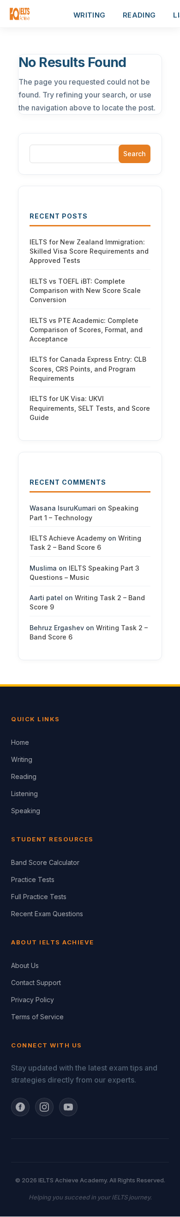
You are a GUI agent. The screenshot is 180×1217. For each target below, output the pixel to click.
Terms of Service (37, 1017)
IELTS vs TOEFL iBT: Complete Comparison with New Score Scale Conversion (85, 290)
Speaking (25, 811)
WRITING (89, 15)
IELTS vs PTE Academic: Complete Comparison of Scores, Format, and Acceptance (86, 329)
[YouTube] (68, 1107)
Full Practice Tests (38, 897)
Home (20, 742)
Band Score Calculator (45, 862)
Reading (23, 776)
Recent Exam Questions (47, 914)
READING (139, 15)
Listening (24, 793)
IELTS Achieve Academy (68, 538)
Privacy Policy (32, 1000)
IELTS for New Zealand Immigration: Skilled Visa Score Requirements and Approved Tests (89, 251)
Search (134, 154)
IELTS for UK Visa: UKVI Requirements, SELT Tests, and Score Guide (90, 408)
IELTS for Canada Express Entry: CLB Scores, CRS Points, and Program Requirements (88, 368)
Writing (21, 759)
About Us (25, 965)
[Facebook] (20, 1107)
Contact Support (36, 982)
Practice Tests (32, 879)
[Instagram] (44, 1107)
